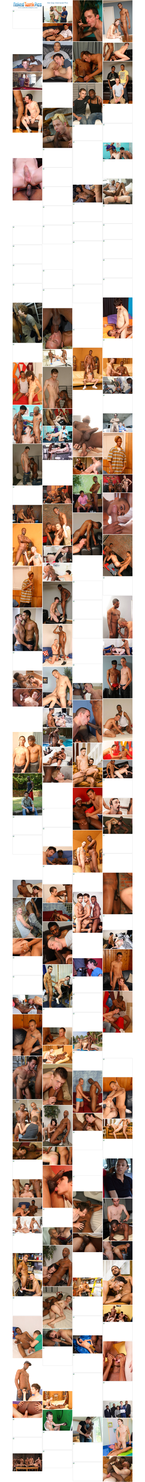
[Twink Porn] (27, 5)
